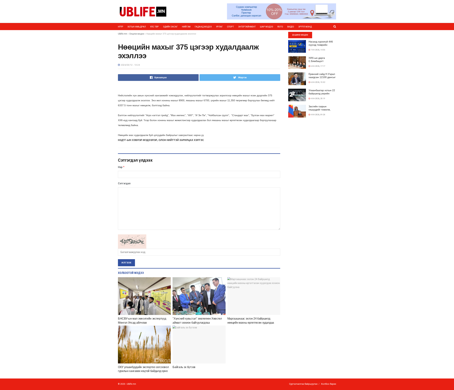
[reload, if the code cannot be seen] (132, 241)
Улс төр (154, 26)
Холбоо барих (328, 384)
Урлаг (219, 26)
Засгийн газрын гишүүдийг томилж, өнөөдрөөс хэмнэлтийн (322, 109)
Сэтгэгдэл (124, 183)
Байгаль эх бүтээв (184, 367)
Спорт (230, 26)
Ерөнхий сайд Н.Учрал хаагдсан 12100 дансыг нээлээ (322, 77)
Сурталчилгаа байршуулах (303, 384)
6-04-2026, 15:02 (317, 82)
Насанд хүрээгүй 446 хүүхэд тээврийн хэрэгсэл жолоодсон (321, 44)
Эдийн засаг (170, 26)
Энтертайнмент (247, 26)
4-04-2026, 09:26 (317, 115)
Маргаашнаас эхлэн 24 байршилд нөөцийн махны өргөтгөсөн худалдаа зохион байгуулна (250, 322)
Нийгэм (186, 26)
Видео (290, 26)
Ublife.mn (131, 384)
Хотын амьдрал (137, 26)
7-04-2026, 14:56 (317, 50)
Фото (280, 26)
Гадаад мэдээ (203, 26)
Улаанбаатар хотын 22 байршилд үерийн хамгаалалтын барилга (322, 93)
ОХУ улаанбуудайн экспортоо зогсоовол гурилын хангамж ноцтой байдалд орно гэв (143, 371)
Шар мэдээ (266, 26)
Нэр (121, 167)
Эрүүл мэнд (305, 26)
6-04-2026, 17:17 (317, 66)
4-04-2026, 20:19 (317, 98)
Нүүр (120, 26)
